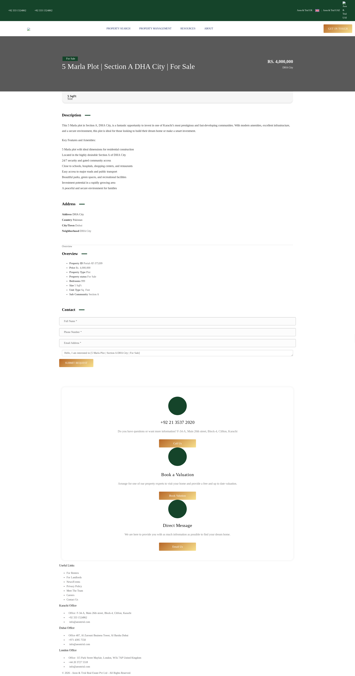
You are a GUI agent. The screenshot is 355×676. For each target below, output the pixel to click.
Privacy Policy (74, 586)
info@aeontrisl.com (79, 622)
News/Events (73, 581)
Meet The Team (75, 590)
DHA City (85, 230)
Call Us (177, 443)
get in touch (338, 28)
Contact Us (72, 599)
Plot (88, 272)
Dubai (78, 225)
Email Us (177, 546)
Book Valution (177, 495)
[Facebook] (181, 673)
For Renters (73, 573)
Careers (70, 595)
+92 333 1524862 (17, 10)
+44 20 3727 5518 (78, 662)
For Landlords (74, 577)
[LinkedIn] (187, 673)
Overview (67, 246)
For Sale (91, 276)
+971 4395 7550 (77, 639)
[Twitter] (184, 673)
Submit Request (76, 363)
